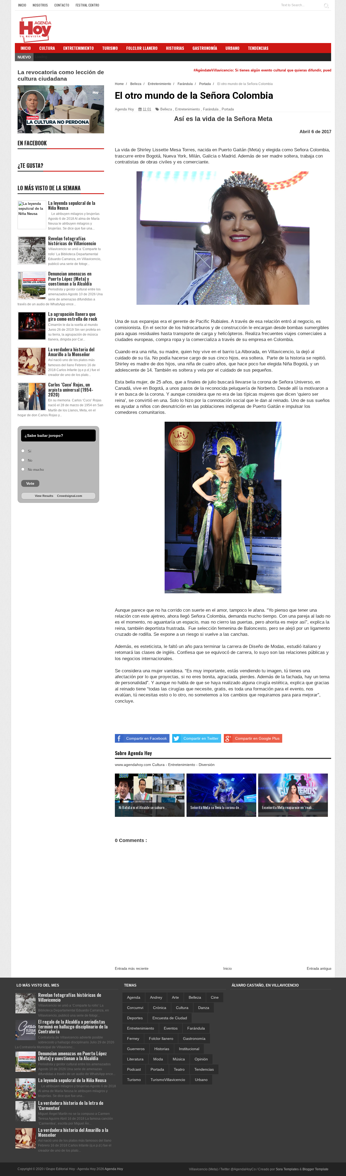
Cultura (47, 48)
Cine (215, 997)
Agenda (133, 997)
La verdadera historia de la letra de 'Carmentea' (70, 1105)
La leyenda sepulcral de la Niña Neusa (71, 205)
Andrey (156, 997)
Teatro (179, 1069)
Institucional (189, 1049)
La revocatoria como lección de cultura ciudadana (61, 75)
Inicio (22, 5)
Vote (30, 483)
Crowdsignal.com (69, 495)
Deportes (135, 1018)
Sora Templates (287, 1169)
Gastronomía (194, 1038)
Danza (203, 1007)
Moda (158, 1059)
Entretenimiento (78, 48)
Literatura (135, 1059)
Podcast (134, 1069)
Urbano (201, 1079)
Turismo (134, 1079)
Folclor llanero (161, 1038)
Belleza (166, 109)
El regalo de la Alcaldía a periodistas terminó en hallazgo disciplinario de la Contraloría (73, 1026)
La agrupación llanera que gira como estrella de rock (72, 316)
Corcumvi (135, 1007)
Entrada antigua (319, 969)
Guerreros (136, 1049)
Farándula (210, 109)
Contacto (61, 5)
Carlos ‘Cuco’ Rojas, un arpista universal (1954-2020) (70, 389)
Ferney (133, 1038)
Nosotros (40, 5)
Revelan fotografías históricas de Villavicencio (72, 241)
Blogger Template (315, 1169)
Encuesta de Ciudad (169, 1018)
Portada (228, 109)
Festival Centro (87, 5)
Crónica (159, 1007)
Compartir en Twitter (201, 738)
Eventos (171, 1028)
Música (179, 1059)
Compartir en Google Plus (257, 738)
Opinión (201, 1059)
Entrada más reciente (131, 969)
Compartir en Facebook (146, 738)
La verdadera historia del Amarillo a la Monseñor (71, 352)
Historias (161, 1049)
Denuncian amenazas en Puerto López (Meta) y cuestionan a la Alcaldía (70, 278)
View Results (44, 495)
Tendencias (204, 1069)
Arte (175, 997)
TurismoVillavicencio (168, 1079)
